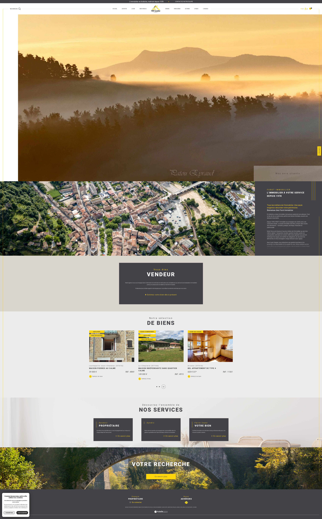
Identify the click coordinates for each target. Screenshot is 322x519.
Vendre (167, 8)
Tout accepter (22, 512)
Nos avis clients (288, 173)
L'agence (205, 8)
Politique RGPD (188, 507)
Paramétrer (9, 512)
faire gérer (177, 8)
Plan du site (164, 507)
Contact (319, 151)
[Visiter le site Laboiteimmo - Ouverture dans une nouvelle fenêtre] (161, 514)
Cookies (194, 507)
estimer (187, 8)
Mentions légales (172, 507)
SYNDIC (196, 8)
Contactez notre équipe (184, 1)
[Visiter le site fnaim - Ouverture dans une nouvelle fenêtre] (186, 502)
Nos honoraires (157, 507)
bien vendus (143, 8)
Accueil (115, 8)
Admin (178, 507)
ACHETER (124, 8)
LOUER (133, 8)
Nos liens (182, 507)
